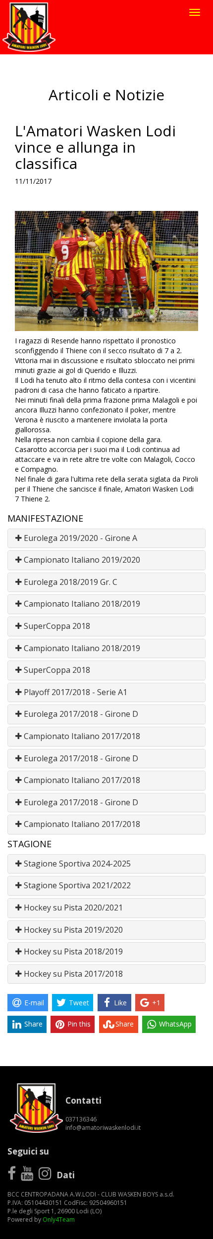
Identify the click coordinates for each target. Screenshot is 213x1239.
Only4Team (59, 1219)
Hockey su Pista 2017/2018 (72, 973)
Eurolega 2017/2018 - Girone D (80, 713)
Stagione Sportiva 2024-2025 (76, 863)
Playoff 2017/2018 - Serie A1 (74, 692)
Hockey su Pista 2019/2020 (72, 929)
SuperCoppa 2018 (56, 625)
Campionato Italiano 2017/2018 (81, 736)
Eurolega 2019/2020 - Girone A (79, 538)
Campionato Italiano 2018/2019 (81, 603)
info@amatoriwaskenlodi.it (103, 1127)
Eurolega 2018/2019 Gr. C (69, 582)
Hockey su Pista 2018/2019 (72, 951)
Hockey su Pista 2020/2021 (72, 907)
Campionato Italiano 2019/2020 (81, 559)
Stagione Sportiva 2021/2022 (76, 885)
